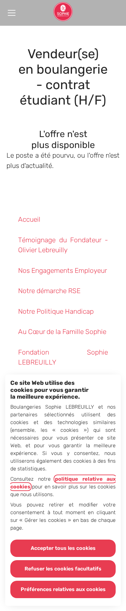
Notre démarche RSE (49, 291)
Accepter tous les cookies (63, 548)
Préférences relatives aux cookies (63, 589)
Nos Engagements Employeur (62, 270)
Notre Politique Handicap (56, 311)
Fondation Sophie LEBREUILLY (63, 357)
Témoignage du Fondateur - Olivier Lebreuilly (63, 245)
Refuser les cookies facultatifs (63, 569)
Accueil (29, 219)
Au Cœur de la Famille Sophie (62, 332)
